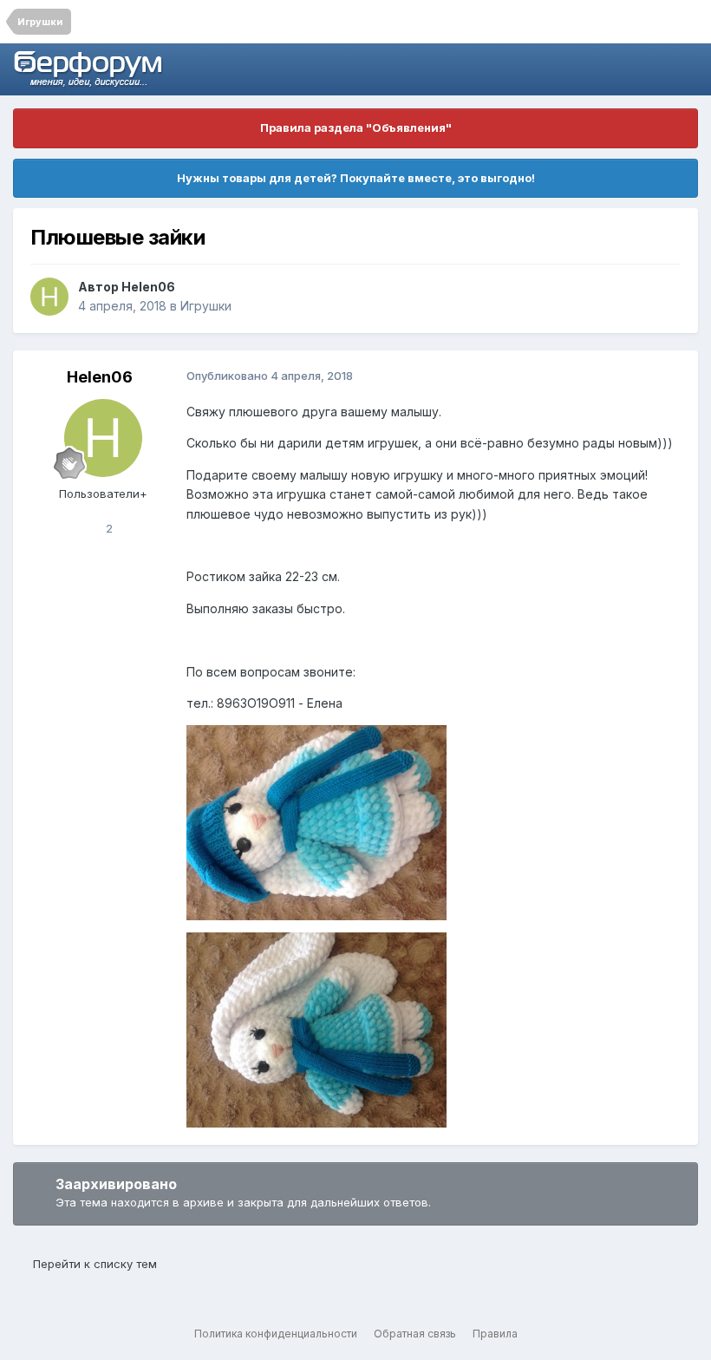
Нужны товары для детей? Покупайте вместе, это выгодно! (356, 178)
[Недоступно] (316, 821)
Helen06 (148, 286)
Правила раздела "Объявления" (356, 127)
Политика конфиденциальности (275, 1333)
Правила (495, 1333)
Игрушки (206, 305)
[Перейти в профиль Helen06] (49, 297)
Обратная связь (415, 1333)
